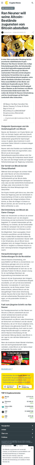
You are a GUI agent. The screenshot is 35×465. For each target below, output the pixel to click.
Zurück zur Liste (9, 8)
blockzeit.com (6, 369)
